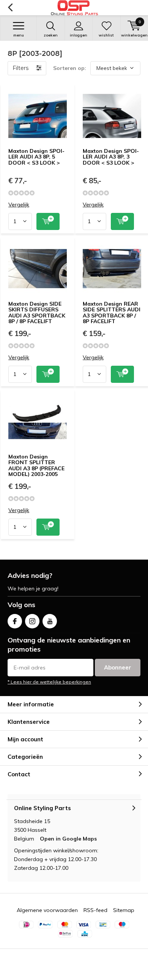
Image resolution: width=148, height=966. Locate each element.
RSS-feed (95, 910)
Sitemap (123, 910)
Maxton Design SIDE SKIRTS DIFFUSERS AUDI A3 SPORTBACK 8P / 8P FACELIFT (36, 312)
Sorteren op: (69, 68)
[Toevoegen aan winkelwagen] (48, 221)
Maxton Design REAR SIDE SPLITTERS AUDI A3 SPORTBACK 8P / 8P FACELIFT (111, 312)
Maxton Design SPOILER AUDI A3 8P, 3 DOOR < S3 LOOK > (111, 157)
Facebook (15, 621)
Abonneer (117, 667)
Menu (18, 35)
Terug (10, 7)
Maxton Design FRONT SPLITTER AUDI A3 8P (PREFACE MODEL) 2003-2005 (36, 465)
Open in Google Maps (68, 838)
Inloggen (78, 35)
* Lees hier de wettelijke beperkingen (49, 682)
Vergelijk (18, 204)
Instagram (32, 621)
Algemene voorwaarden (47, 910)
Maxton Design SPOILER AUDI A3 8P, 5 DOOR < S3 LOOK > (36, 157)
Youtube (50, 621)
